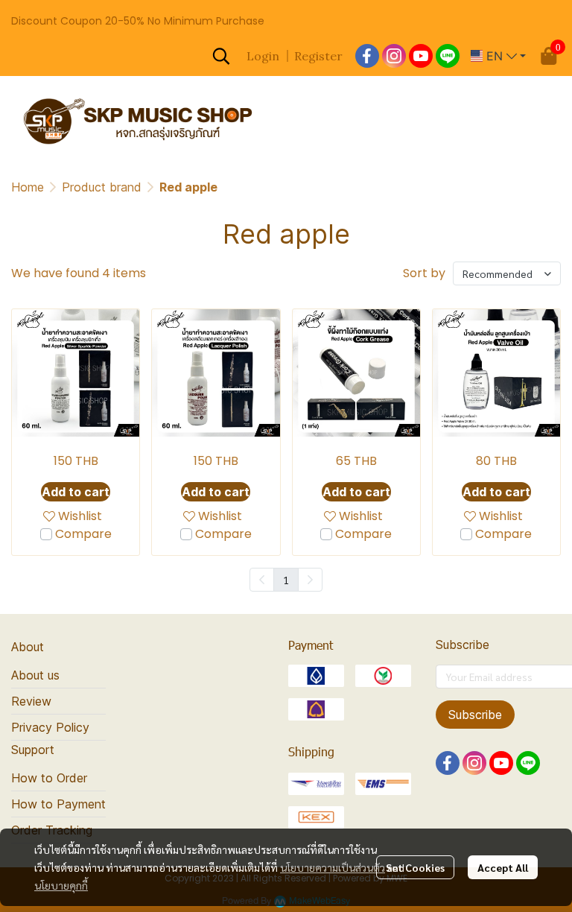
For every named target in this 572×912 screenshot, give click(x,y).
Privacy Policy (50, 727)
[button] (221, 56)
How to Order (49, 777)
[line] (448, 56)
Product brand (102, 187)
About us (35, 675)
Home (27, 187)
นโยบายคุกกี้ (61, 885)
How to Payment (58, 804)
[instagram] (394, 56)
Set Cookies (415, 867)
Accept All (502, 867)
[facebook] (367, 56)
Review (31, 701)
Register (318, 55)
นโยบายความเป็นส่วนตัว (332, 867)
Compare (83, 533)
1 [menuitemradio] (286, 579)
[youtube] (421, 56)
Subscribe (475, 714)
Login (263, 55)
